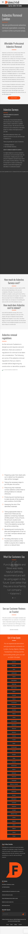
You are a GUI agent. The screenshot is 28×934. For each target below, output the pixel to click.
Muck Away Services (6, 905)
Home (7, 924)
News (11, 924)
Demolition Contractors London (8, 884)
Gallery (15, 924)
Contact (20, 924)
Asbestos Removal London (7, 894)
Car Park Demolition (6, 887)
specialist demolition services (18, 64)
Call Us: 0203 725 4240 (15, 6)
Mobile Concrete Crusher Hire (7, 902)
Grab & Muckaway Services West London (10, 898)
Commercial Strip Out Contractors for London (11, 891)
